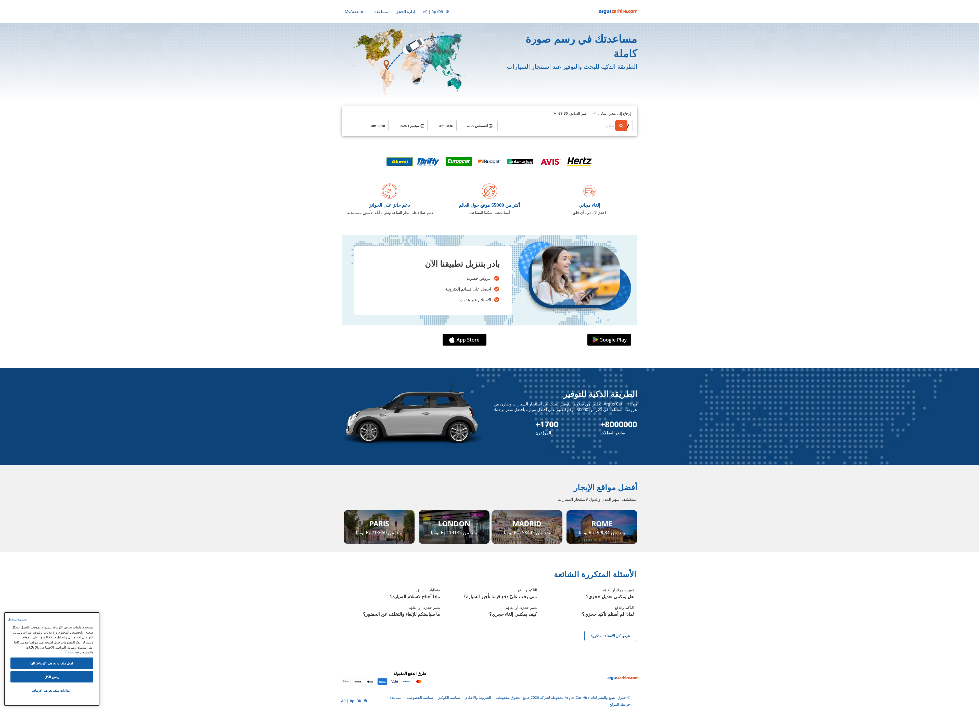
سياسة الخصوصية (420, 697)
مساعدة (381, 11)
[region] (52, 659)
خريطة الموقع (620, 704)
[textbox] (565, 125)
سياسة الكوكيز (449, 697)
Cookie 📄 (71, 652)
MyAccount (355, 11)
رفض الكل (52, 677)
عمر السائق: (572, 113)
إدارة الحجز (405, 11)
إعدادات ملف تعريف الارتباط (52, 690)
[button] (608, 340)
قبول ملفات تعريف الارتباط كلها (52, 663)
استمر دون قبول (17, 619)
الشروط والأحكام (478, 697)
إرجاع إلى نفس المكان (614, 113)
